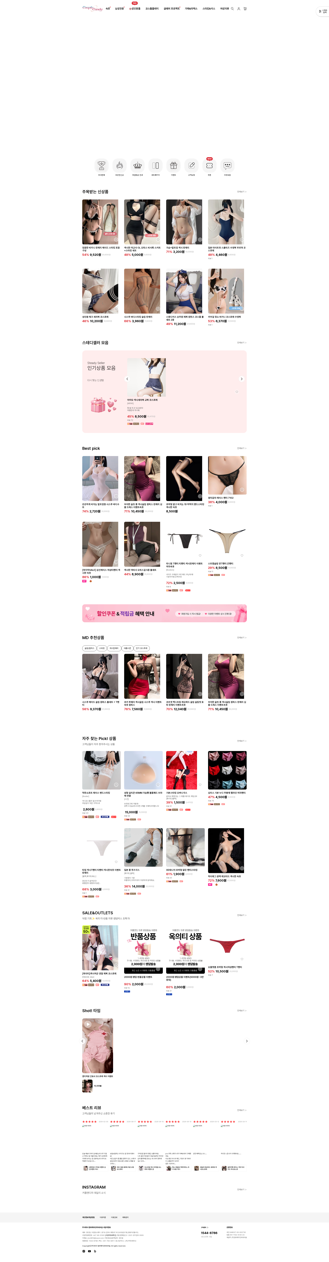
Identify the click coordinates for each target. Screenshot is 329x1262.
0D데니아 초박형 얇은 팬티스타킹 (182, 870)
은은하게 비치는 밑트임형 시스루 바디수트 (100, 506)
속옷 (108, 8)
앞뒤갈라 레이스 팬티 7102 (221, 497)
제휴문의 (125, 1217)
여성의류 (224, 8)
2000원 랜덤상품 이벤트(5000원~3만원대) (185, 978)
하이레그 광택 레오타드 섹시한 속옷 (224, 876)
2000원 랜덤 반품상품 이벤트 (138, 977)
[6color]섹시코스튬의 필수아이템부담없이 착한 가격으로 (91, 799)
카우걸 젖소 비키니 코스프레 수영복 (224, 316)
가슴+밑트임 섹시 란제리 (177, 247)
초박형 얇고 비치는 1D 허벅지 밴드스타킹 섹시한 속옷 (185, 506)
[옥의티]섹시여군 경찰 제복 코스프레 (99, 973)
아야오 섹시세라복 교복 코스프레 (142, 400)
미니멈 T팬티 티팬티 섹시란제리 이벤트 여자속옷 (184, 565)
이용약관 (103, 1217)
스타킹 (102, 648)
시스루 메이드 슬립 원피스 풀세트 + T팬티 (100, 703)
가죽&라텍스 (191, 8)
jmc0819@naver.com (96, 1238)
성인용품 (136, 8)
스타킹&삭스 (209, 8)
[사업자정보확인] (110, 1235)
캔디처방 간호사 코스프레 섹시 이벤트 (97, 1076)
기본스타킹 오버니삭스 (176, 792)
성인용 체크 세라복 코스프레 (95, 316)
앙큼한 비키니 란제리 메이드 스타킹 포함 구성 (101, 249)
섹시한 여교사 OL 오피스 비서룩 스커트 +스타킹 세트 (142, 249)
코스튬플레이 (152, 8)
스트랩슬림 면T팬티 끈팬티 (220, 563)
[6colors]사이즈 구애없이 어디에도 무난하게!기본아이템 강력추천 (179, 573)
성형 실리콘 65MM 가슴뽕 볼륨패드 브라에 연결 (143, 794)
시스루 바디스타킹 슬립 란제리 (138, 316)
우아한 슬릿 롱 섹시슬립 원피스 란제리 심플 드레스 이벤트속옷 (143, 506)
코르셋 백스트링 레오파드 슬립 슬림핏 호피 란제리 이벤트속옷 (185, 703)
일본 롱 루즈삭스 (132, 870)
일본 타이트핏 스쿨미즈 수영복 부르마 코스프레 (227, 249)
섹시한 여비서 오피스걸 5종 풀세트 (140, 570)
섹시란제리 (114, 648)
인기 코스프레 (141, 648)
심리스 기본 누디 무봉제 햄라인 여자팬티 (227, 792)
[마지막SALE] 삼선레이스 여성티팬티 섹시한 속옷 (101, 571)
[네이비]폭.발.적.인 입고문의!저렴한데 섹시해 (135, 407)
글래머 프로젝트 (172, 8)
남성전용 (119, 8)
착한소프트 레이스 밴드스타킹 (96, 792)
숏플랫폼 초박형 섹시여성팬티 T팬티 (225, 967)
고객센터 (203, 1227)
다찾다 (322, 11)
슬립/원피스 (89, 648)
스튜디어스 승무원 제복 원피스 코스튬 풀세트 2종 (185, 318)
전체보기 (240, 191)
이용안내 (114, 1217)
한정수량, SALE (88, 977)
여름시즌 (127, 648)
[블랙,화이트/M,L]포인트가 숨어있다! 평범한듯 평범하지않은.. (91, 879)
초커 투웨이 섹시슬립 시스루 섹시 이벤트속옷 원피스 (143, 703)
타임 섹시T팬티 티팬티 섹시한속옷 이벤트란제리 (101, 871)
